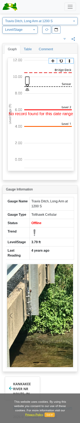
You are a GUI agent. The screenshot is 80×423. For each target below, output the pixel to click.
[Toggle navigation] (70, 7)
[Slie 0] (36, 362)
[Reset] (61, 60)
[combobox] (40, 21)
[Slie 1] (44, 362)
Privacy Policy (34, 414)
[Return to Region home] (9, 7)
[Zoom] (53, 60)
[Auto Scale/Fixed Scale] (69, 60)
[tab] (12, 49)
